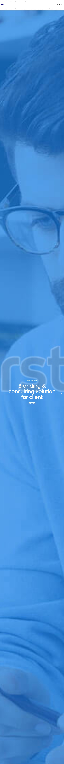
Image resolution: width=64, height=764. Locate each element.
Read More (31, 403)
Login (25, 1)
